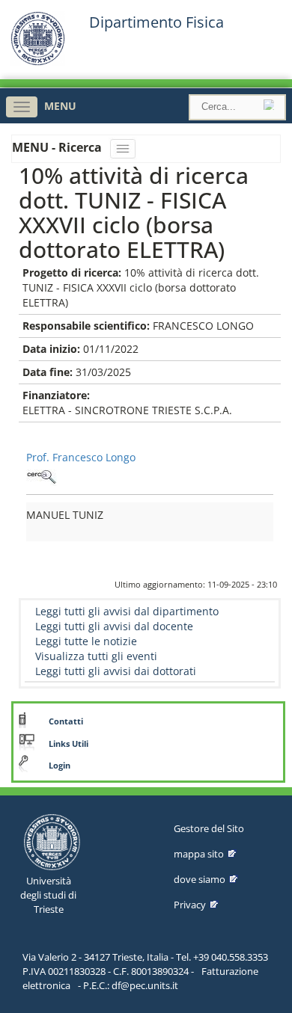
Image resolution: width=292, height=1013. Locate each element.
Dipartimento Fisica (156, 22)
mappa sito (199, 853)
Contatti (66, 721)
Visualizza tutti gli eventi (96, 656)
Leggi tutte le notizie (86, 641)
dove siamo (199, 879)
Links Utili (68, 744)
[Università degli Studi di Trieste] (37, 62)
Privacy (190, 904)
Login (59, 765)
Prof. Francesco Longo (81, 457)
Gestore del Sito (209, 828)
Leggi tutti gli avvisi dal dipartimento (127, 611)
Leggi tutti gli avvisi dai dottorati (115, 671)
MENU (60, 106)
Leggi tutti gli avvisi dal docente (114, 626)
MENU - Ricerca (58, 147)
